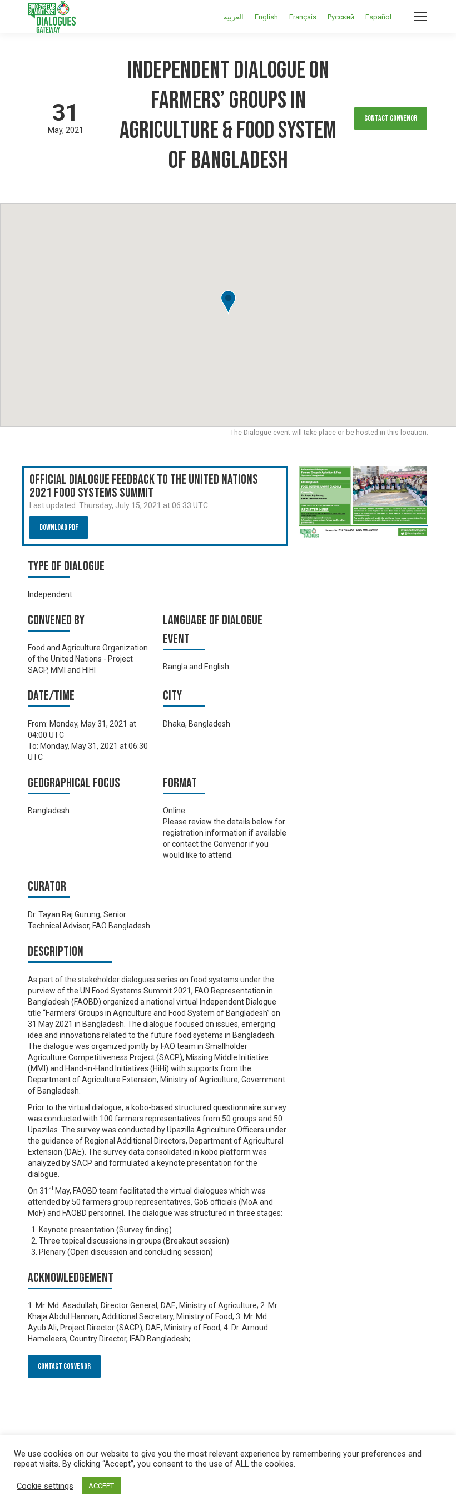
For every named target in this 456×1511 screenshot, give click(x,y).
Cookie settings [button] (45, 1486)
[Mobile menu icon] (420, 16)
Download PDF (58, 527)
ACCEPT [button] (101, 1486)
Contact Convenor (390, 118)
